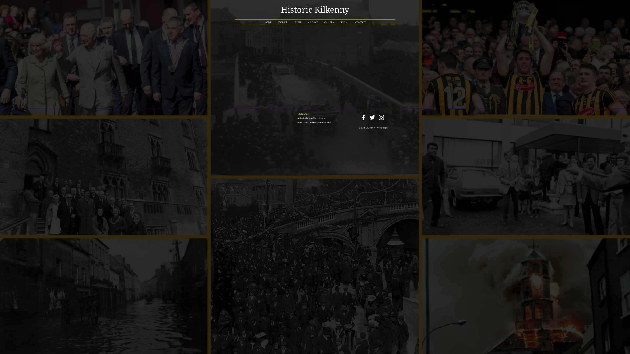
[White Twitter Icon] (372, 117)
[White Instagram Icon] (381, 117)
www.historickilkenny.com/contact (314, 122)
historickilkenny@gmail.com (311, 118)
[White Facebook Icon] (363, 117)
